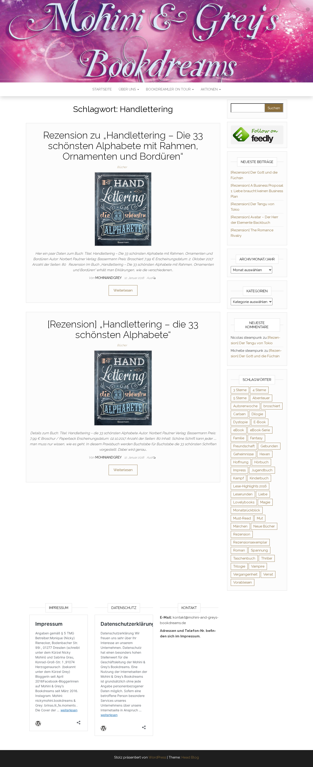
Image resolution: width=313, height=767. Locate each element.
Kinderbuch (259, 478)
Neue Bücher (264, 526)
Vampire (257, 566)
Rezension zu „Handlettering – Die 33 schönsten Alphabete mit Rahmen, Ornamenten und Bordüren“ (123, 146)
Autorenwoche (245, 406)
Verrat (268, 574)
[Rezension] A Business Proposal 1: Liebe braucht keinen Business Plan (257, 191)
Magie (265, 502)
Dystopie (240, 422)
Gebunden (269, 446)
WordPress (157, 757)
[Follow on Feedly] (257, 135)
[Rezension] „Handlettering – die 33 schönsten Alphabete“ (122, 329)
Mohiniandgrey (108, 278)
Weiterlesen (123, 290)
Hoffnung (240, 462)
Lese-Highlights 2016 (250, 486)
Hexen (265, 454)
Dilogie (257, 414)
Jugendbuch (262, 470)
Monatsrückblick (246, 510)
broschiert (272, 406)
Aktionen (210, 89)
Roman (239, 550)
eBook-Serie (260, 430)
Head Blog (190, 757)
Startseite (102, 89)
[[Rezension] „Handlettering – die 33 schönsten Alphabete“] (123, 388)
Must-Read (242, 518)
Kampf (238, 478)
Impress (239, 470)
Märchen (240, 526)
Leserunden (243, 494)
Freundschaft (244, 446)
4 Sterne (259, 390)
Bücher (122, 167)
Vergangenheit (245, 574)
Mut (260, 518)
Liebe (262, 494)
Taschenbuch (244, 558)
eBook (238, 430)
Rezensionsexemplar (250, 542)
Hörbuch (261, 462)
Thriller (266, 558)
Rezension (241, 534)
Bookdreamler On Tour (169, 89)
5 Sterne (240, 398)
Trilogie (239, 566)
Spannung (259, 550)
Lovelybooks (243, 502)
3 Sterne (240, 390)
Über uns (128, 89)
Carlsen (239, 414)
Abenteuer (261, 398)
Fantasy (256, 438)
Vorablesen (242, 582)
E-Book (260, 422)
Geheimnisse (243, 454)
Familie (238, 438)
